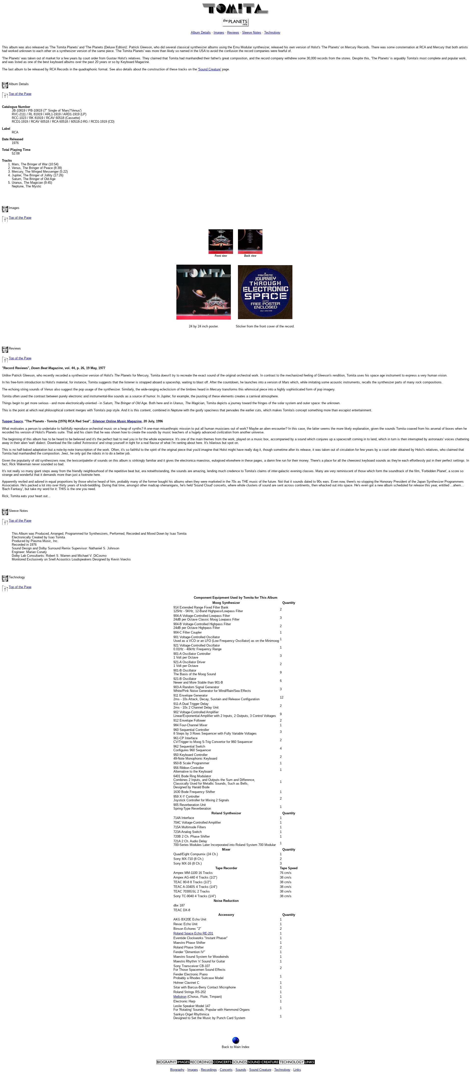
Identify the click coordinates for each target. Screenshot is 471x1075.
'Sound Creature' (209, 69)
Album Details (201, 32)
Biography (177, 1070)
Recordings (209, 1070)
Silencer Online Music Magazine (117, 421)
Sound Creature (260, 1070)
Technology (272, 32)
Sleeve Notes (251, 32)
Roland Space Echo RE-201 (193, 933)
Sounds (241, 1070)
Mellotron (179, 996)
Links (297, 1070)
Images (219, 32)
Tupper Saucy (12, 421)
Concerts (226, 1070)
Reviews (233, 32)
